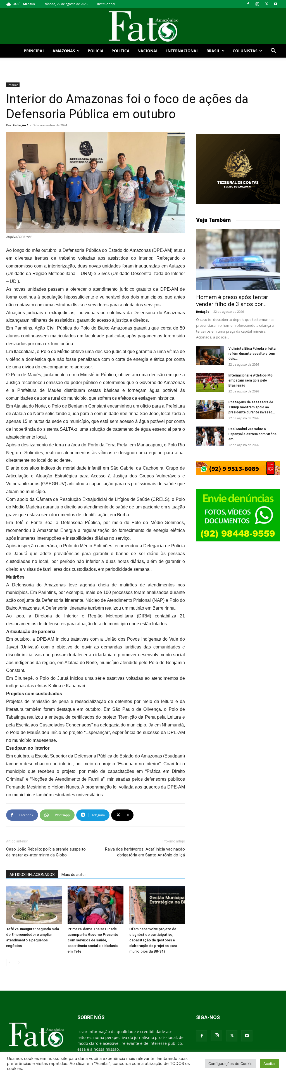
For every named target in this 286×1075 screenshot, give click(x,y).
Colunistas (245, 50)
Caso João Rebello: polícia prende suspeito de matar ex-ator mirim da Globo (46, 852)
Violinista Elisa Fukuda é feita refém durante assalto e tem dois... (252, 354)
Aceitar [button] (269, 1063)
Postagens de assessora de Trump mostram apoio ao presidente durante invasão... (251, 407)
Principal (34, 50)
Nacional (147, 50)
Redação (202, 311)
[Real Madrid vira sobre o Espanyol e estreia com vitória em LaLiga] (210, 436)
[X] (266, 4)
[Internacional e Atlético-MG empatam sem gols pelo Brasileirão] (210, 382)
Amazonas (64, 50)
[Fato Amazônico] (143, 26)
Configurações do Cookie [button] (230, 1063)
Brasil (213, 50)
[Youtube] (275, 4)
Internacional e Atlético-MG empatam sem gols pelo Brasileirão (250, 380)
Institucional (106, 4)
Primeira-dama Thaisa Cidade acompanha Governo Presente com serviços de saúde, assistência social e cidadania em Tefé (93, 940)
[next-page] (18, 962)
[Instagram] (257, 4)
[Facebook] (248, 4)
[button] (273, 51)
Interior (13, 85)
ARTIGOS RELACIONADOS (32, 874)
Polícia (96, 50)
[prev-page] (9, 962)
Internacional (182, 50)
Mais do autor (73, 874)
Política (120, 50)
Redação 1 (20, 125)
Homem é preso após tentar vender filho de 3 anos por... (232, 300)
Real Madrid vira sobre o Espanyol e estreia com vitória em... (252, 434)
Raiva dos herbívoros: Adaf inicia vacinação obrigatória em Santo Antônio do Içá (145, 852)
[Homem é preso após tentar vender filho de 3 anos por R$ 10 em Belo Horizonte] (238, 259)
